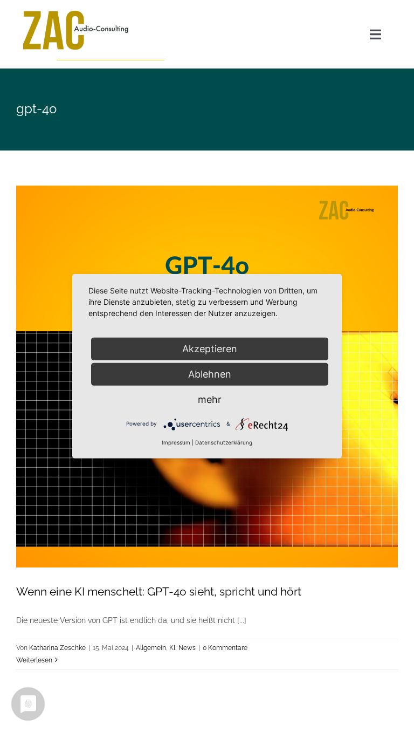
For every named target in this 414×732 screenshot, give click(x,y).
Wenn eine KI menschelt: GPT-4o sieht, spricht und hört (158, 591)
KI (172, 648)
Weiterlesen (34, 660)
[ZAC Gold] (75, 12)
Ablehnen (209, 373)
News (187, 648)
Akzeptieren (209, 348)
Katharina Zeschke (57, 648)
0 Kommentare (225, 648)
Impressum (176, 442)
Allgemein (151, 648)
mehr (210, 399)
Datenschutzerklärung (223, 442)
